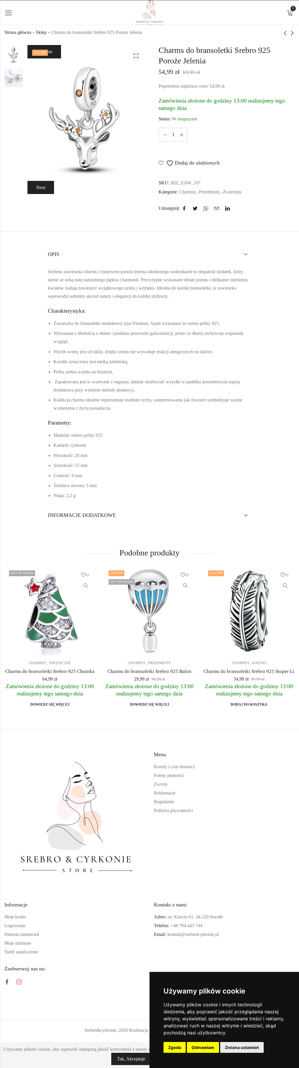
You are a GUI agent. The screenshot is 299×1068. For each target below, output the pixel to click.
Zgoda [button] (174, 1047)
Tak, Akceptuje (131, 1058)
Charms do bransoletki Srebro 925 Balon (75, 671)
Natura (184, 663)
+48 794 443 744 (186, 925)
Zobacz (11, 586)
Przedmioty (209, 191)
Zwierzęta (232, 191)
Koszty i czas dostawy (174, 766)
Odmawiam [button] (203, 1047)
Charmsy (187, 191)
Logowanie (14, 925)
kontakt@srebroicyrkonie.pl (193, 934)
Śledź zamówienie (21, 951)
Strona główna (17, 32)
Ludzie (284, 663)
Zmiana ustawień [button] (242, 1047)
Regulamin (164, 801)
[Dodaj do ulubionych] (11, 575)
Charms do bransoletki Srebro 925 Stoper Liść (176, 671)
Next (40, 187)
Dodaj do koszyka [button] (174, 704)
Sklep (41, 32)
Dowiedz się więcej (75, 704)
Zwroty (161, 784)
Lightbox (136, 56)
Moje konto (15, 916)
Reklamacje (164, 792)
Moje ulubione (17, 943)
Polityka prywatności (173, 810)
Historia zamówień (21, 934)
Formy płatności (169, 775)
